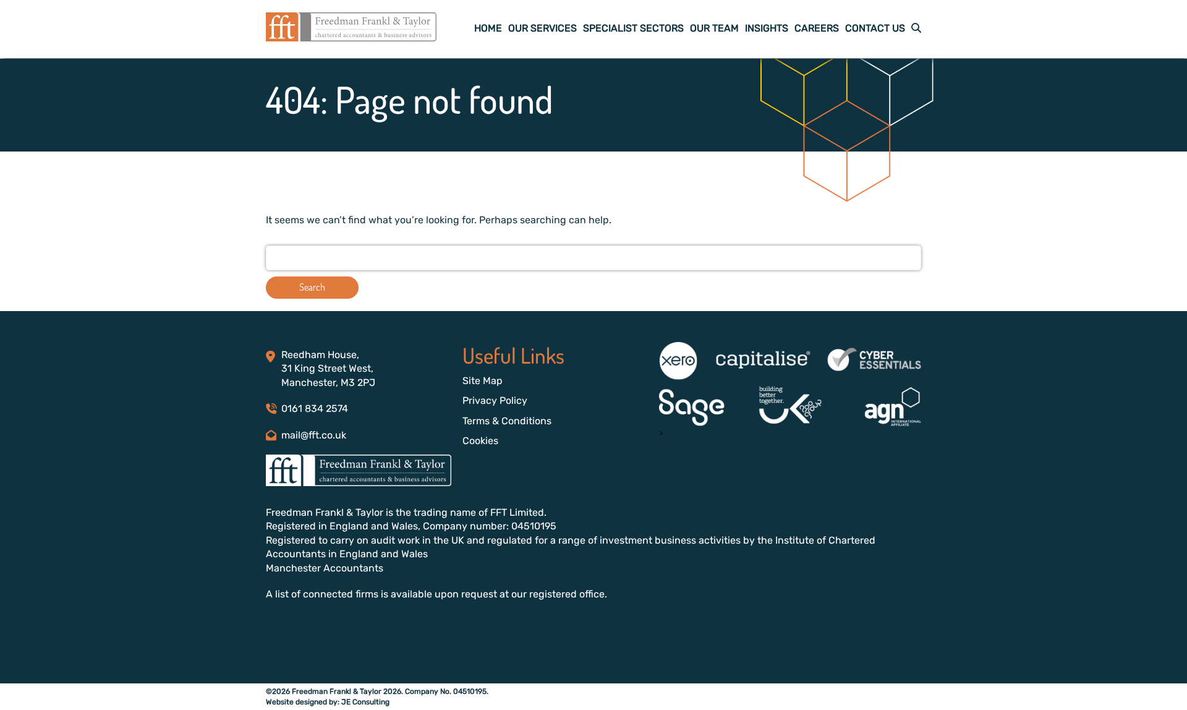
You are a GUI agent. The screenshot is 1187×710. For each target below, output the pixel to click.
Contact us (875, 28)
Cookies (480, 441)
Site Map (482, 381)
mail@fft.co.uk (313, 435)
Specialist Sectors (633, 28)
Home (488, 28)
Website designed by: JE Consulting (327, 702)
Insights (766, 28)
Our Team (714, 28)
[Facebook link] (269, 632)
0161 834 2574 (314, 408)
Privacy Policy (494, 400)
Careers (816, 28)
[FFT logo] (351, 38)
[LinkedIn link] (284, 632)
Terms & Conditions (506, 421)
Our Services (542, 28)
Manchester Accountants (324, 568)
